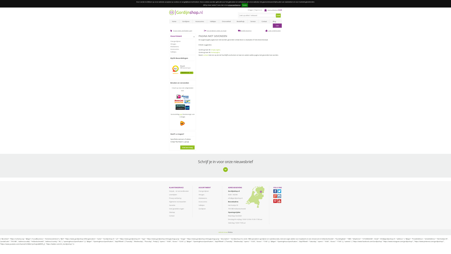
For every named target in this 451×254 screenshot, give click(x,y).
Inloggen (250, 10)
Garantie (172, 205)
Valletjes (213, 21)
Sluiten (244, 5)
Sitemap (172, 212)
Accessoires (199, 21)
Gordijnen (185, 21)
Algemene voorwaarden (177, 202)
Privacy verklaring (175, 198)
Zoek (278, 15)
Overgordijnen (175, 41)
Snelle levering (246, 31)
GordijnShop (186, 12)
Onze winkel (226, 21)
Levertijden (173, 195)
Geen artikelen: (274, 10)
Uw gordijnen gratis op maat (216, 31)
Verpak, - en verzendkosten (179, 191)
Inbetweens (174, 47)
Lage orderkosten (274, 31)
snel (181, 114)
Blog (274, 21)
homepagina (215, 52)
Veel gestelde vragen (176, 209)
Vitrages (173, 44)
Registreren (258, 10)
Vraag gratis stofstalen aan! (182, 31)
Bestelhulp (240, 21)
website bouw (223, 232)
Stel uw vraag (187, 147)
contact (205, 55)
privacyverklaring (234, 5)
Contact (264, 21)
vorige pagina (215, 50)
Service (253, 21)
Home (174, 21)
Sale (277, 26)
